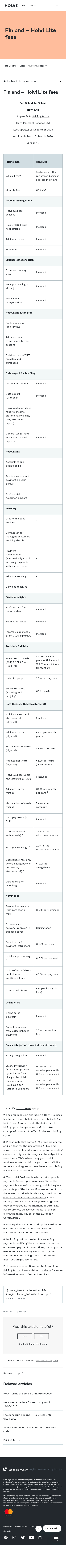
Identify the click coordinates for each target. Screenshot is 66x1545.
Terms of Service (21, 1526)
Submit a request (47, 1360)
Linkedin (39, 1537)
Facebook (5, 1537)
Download (21, 1298)
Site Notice (7, 1531)
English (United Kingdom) (45, 1469)
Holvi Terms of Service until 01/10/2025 (27, 1393)
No (41, 1336)
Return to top (12, 1373)
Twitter (22, 1537)
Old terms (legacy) (37, 66)
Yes (25, 1336)
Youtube (31, 1537)
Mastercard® (37, 1197)
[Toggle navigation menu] (57, 5)
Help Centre (9, 66)
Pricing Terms (12, 1440)
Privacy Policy (35, 1526)
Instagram (14, 1537)
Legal (22, 66)
